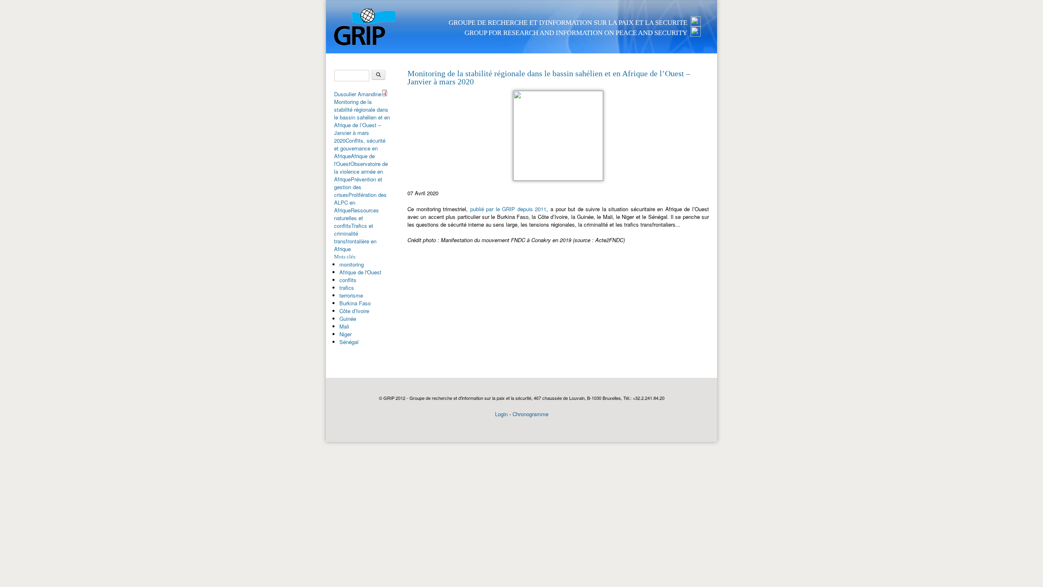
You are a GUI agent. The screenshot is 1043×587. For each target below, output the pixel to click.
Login (501, 414)
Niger (345, 334)
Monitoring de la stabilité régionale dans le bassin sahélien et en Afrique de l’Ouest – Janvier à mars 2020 (362, 121)
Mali (344, 326)
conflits (347, 280)
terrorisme (351, 295)
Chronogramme (530, 414)
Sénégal (349, 342)
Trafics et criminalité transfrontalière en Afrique (355, 237)
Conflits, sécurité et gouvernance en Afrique (359, 148)
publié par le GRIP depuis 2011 (508, 209)
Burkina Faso (355, 303)
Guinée (347, 318)
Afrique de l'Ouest (360, 272)
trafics (346, 287)
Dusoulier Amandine (357, 94)
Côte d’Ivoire (354, 311)
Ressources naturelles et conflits (356, 218)
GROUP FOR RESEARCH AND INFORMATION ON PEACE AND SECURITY (575, 33)
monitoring (351, 264)
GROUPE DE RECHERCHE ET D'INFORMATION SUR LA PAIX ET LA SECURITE (568, 22)
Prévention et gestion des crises (358, 187)
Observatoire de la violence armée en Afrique (361, 171)
